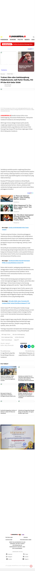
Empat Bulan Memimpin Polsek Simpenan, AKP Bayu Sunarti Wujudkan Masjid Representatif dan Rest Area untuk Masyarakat (17, 545)
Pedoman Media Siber (25, 539)
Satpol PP (16, 340)
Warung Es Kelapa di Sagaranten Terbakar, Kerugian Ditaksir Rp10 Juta (8, 394)
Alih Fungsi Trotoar (5, 334)
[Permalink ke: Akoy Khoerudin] (2, 85)
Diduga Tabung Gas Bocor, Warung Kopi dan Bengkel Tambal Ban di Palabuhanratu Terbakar (26, 395)
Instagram (10, 556)
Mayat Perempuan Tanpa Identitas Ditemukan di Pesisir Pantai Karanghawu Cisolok (8, 378)
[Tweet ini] (25, 346)
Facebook (10, 554)
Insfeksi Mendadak (19, 337)
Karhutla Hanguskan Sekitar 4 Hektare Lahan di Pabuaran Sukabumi (8, 412)
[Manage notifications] (31, 566)
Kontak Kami (9, 539)
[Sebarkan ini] (21, 346)
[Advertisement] (17, 17)
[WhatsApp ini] (32, 346)
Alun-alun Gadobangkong (19, 334)
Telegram (26, 559)
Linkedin (26, 556)
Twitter (26, 554)
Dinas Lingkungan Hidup (7, 337)
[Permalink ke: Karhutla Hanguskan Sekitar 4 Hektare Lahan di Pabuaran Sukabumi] (9, 404)
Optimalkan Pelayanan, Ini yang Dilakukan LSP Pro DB (26, 353)
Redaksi (26, 537)
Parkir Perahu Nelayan (6, 340)
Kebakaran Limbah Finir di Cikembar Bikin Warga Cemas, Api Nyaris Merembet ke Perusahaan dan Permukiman (26, 378)
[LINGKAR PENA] (17, 37)
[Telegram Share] (29, 346)
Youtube (10, 559)
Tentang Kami (9, 537)
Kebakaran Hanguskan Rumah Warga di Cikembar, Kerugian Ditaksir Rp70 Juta (26, 412)
